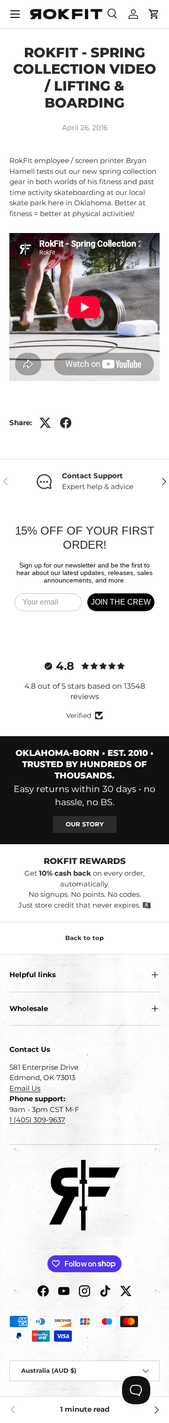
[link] (13, 1410)
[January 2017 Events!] (155, 1410)
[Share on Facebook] (65, 422)
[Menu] (15, 14)
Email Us (24, 1088)
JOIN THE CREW (121, 602)
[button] (154, 14)
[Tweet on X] (45, 422)
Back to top (84, 937)
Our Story (85, 824)
